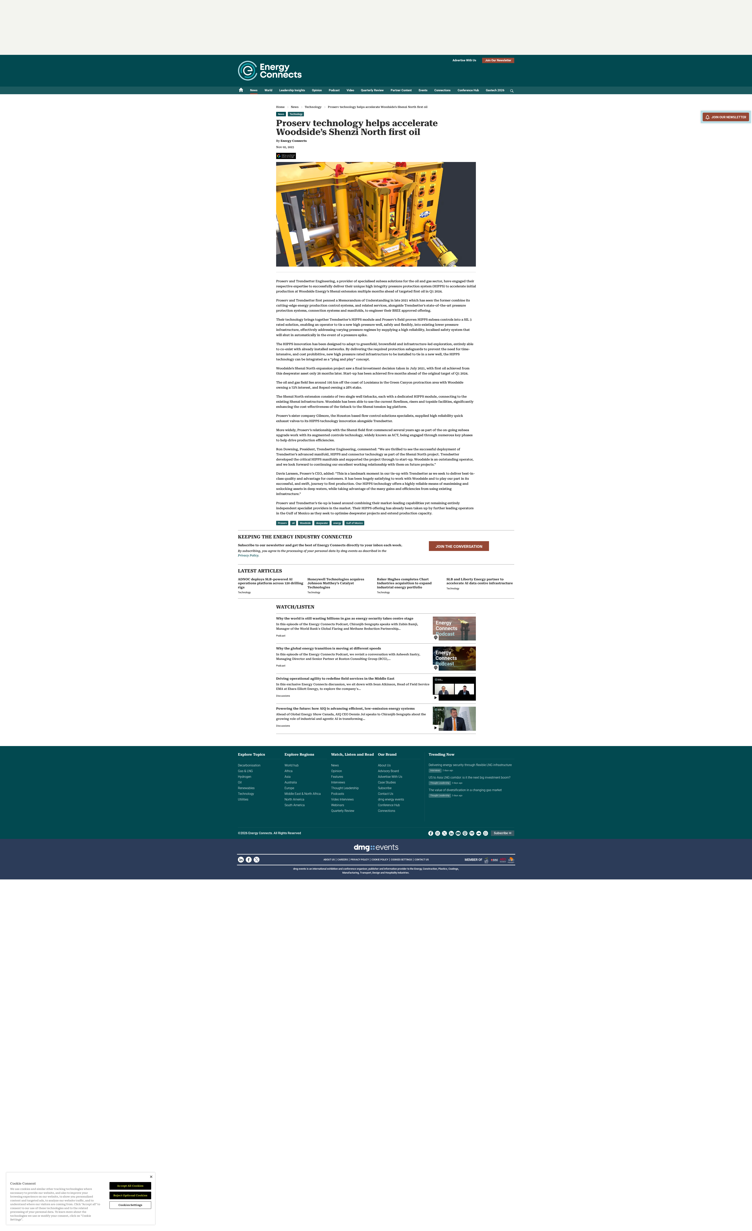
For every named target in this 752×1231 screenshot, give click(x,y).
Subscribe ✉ (502, 833)
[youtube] (458, 833)
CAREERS (342, 859)
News (254, 90)
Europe (289, 788)
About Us (384, 765)
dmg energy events (391, 799)
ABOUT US (329, 859)
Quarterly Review (372, 90)
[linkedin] (451, 833)
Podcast (334, 90)
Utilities (243, 799)
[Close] (151, 1177)
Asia (288, 777)
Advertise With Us (464, 60)
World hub (292, 765)
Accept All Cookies (130, 1185)
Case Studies (387, 782)
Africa (289, 771)
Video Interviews (342, 799)
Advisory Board (388, 771)
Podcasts (337, 794)
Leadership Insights (292, 90)
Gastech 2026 (495, 90)
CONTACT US (422, 859)
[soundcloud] (478, 833)
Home (280, 107)
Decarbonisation (249, 765)
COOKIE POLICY (379, 859)
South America (295, 805)
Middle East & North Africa (303, 794)
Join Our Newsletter (498, 60)
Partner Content (401, 90)
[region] (80, 1198)
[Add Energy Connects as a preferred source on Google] (286, 156)
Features (337, 777)
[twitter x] (444, 833)
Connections (442, 90)
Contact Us (385, 794)
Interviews (338, 782)
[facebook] (430, 833)
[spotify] (471, 833)
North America (294, 799)
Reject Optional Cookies (130, 1195)
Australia (291, 782)
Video (350, 90)
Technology (313, 107)
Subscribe (384, 788)
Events (423, 90)
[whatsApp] (485, 833)
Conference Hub (468, 90)
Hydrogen (244, 777)
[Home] (241, 90)
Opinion (317, 90)
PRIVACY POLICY (360, 859)
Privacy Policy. (248, 555)
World (268, 90)
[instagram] (437, 833)
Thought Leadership (345, 788)
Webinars (337, 805)
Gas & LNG (245, 771)
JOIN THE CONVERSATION (459, 546)
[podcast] (465, 833)
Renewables (246, 788)
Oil (240, 782)
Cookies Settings (401, 859)
